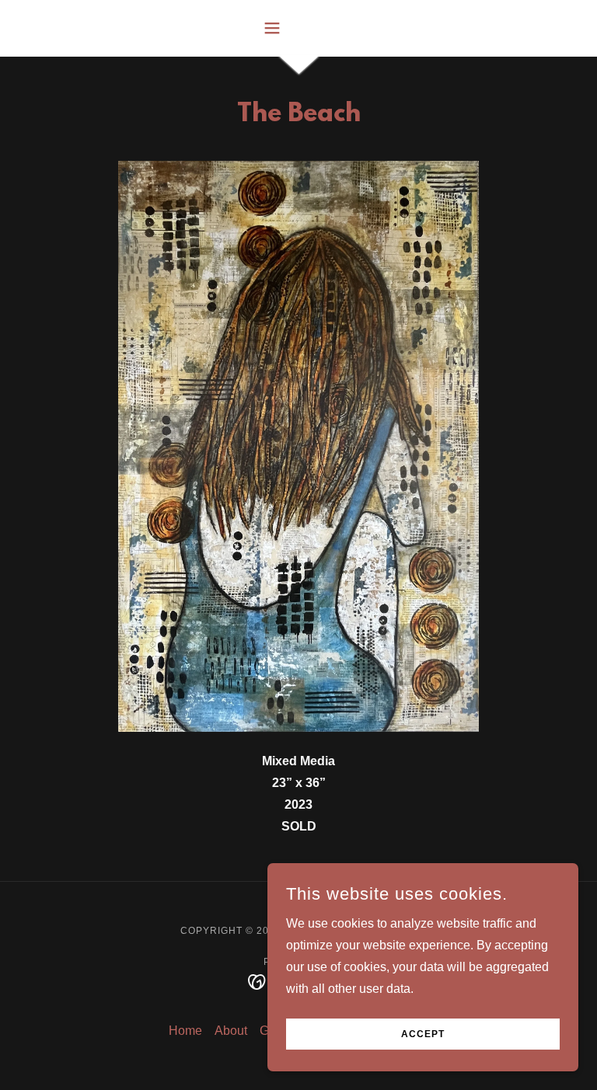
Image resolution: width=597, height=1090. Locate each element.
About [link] (231, 1030)
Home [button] (185, 1030)
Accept (423, 1034)
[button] (298, 28)
